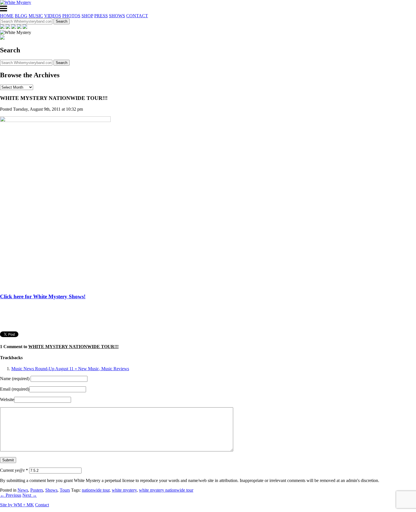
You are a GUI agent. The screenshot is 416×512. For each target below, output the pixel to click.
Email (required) (14, 389)
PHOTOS (71, 15)
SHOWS (117, 15)
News (23, 490)
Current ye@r (14, 470)
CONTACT (137, 15)
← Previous (10, 495)
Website (7, 399)
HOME (7, 15)
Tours (65, 490)
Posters (36, 490)
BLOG (21, 15)
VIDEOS (52, 15)
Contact (42, 504)
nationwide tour (96, 490)
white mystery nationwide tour (166, 490)
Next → (29, 495)
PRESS (101, 15)
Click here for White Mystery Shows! (42, 296)
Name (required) (14, 378)
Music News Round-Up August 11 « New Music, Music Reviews (70, 368)
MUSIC (36, 15)
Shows (51, 490)
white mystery (124, 490)
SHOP (87, 15)
